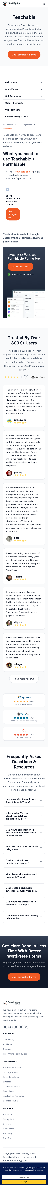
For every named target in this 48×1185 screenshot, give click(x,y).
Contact (7, 1049)
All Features (8, 124)
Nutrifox (7, 1138)
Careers (7, 1124)
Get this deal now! (20, 266)
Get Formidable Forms (24, 54)
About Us (7, 1114)
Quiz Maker (8, 1091)
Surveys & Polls (10, 1072)
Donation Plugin (10, 1100)
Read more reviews (24, 678)
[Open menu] (44, 3)
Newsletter (8, 1128)
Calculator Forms (11, 1086)
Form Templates (11, 1077)
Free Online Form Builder (15, 1053)
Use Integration (12, 214)
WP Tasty (7, 1133)
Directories (8, 1081)
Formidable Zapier (23, 171)
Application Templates (13, 1096)
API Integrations (25, 124)
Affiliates (7, 1044)
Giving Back (8, 1119)
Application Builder (12, 1067)
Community (8, 1039)
